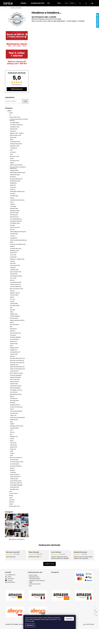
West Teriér (13, 278)
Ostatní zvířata (13, 493)
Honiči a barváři (14, 318)
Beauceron (13, 131)
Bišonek (12, 396)
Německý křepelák (15, 388)
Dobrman (12, 189)
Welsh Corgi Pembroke (16, 165)
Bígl (11, 326)
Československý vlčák (16, 144)
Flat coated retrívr (15, 379)
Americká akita (14, 295)
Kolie (11, 150)
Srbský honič (13, 341)
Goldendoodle (14, 479)
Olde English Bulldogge (16, 485)
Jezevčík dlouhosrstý (15, 282)
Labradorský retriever (16, 386)
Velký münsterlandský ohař (17, 369)
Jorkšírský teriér (14, 269)
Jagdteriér (13, 267)
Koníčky (11, 495)
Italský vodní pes (14, 381)
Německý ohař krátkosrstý (17, 362)
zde (33, 621)
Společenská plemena (16, 394)
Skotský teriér (13, 274)
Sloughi (12, 453)
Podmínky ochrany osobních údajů (37, 581)
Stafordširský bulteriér (16, 276)
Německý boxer (14, 217)
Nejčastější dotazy (34, 577)
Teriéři (11, 242)
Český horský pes (14, 474)
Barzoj (11, 440)
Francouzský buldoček (16, 411)
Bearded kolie (13, 129)
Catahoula (13, 472)
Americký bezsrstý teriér (16, 462)
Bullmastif (12, 185)
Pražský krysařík (14, 428)
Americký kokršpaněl (15, 375)
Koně (10, 491)
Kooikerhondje (14, 383)
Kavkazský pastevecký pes (17, 200)
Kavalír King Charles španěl (17, 417)
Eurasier (12, 301)
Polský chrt (13, 449)
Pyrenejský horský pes (16, 221)
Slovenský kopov (14, 339)
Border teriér (13, 253)
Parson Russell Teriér (15, 272)
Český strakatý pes (15, 476)
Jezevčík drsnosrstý (15, 284)
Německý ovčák (14, 156)
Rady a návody (33, 575)
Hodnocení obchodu (49, 545)
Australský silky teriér (15, 248)
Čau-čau (12, 299)
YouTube (9, 580)
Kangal (12, 198)
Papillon (12, 424)
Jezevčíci (12, 280)
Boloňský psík (13, 398)
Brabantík (12, 402)
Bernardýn (13, 177)
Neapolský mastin (15, 210)
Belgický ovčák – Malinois (17, 133)
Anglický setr (13, 350)
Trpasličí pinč (13, 238)
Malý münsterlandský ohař (17, 367)
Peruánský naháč (14, 305)
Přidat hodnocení (17, 89)
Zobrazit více (49, 564)
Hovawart (12, 193)
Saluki (11, 451)
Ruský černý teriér (15, 227)
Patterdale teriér (14, 487)
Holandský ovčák (14, 146)
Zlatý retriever (14, 392)
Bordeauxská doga (15, 181)
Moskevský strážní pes (16, 483)
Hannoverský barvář (15, 333)
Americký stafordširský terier (18, 244)
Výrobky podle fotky (14, 506)
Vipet (11, 455)
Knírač (11, 202)
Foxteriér (12, 261)
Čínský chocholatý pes (16, 407)
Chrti (11, 434)
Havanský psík (14, 413)
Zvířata (11, 113)
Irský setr (12, 356)
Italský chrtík (13, 447)
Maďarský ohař (14, 364)
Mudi (11, 154)
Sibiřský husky (13, 314)
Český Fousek (13, 354)
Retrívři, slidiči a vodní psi (16, 373)
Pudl (11, 430)
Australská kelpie (14, 122)
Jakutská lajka (14, 303)
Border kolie (13, 137)
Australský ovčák (14, 127)
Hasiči (10, 498)
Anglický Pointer (14, 348)
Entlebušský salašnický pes (17, 191)
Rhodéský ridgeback (15, 337)
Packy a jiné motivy (15, 117)
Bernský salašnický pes (16, 179)
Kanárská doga (14, 196)
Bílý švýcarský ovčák (15, 135)
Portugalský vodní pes (16, 390)
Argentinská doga (15, 174)
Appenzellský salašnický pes (17, 172)
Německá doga (14, 212)
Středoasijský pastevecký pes (18, 231)
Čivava (12, 409)
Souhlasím (69, 619)
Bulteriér (12, 246)
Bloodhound (13, 329)
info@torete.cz (11, 575)
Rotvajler (12, 225)
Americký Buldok (14, 464)
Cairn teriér (13, 255)
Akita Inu (12, 291)
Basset (12, 322)
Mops (11, 421)
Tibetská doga (14, 234)
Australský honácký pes (16, 125)
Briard (11, 139)
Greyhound (13, 443)
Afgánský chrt (14, 436)
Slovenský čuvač (14, 160)
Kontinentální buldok (15, 481)
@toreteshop (11, 582)
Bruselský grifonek (15, 405)
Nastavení (30, 625)
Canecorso (13, 187)
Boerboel (12, 470)
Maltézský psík (14, 419)
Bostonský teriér (14, 400)
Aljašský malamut (15, 293)
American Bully (14, 460)
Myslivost (11, 502)
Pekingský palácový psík (16, 426)
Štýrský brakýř (14, 343)
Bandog (12, 468)
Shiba (11, 312)
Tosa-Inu (12, 236)
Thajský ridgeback (15, 316)
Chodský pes (13, 148)
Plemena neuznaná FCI (16, 457)
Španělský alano (14, 489)
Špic (11, 307)
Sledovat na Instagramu (17, 539)
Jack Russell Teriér (15, 265)
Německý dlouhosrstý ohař (17, 358)
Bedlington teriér (14, 250)
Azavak (12, 438)
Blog (30, 586)
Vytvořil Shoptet (89, 624)
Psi (10, 115)
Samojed (12, 310)
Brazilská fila (13, 183)
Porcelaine (13, 335)
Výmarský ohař (14, 371)
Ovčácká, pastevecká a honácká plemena (19, 119)
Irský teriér (13, 263)
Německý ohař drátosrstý (17, 360)
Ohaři (11, 345)
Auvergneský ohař (15, 352)
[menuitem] (24, 3)
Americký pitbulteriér (15, 466)
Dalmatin (12, 331)
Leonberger (13, 206)
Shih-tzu (12, 432)
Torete (9, 576)
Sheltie (12, 158)
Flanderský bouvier (15, 141)
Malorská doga (14, 208)
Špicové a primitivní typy (16, 288)
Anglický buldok (14, 170)
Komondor (13, 152)
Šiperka (12, 163)
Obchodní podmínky (34, 579)
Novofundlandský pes (16, 219)
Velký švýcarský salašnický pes (18, 240)
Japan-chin (13, 415)
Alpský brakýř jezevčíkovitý (17, 320)
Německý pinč (14, 215)
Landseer (12, 204)
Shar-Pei (12, 229)
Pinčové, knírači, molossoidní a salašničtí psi (18, 167)
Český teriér (13, 257)
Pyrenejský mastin (15, 223)
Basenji (12, 297)
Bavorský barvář (14, 324)
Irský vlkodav (13, 445)
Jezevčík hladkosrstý (15, 286)
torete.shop (10, 578)
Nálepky (9, 111)
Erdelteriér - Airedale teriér (17, 259)
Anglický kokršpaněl (15, 377)
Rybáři (11, 504)
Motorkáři (11, 500)
